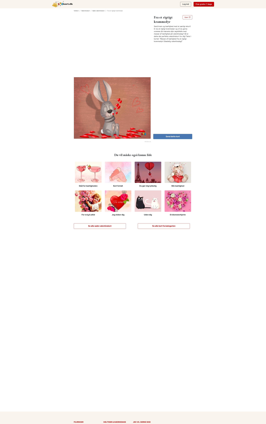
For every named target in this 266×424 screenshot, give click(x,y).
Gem (186, 17)
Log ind (185, 4)
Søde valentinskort (98, 11)
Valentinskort (85, 11)
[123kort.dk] (62, 4)
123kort (76, 11)
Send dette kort (173, 136)
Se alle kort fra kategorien (163, 226)
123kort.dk (148, 141)
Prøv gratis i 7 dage (204, 4)
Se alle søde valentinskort (99, 226)
